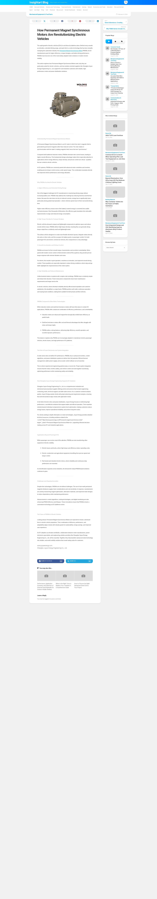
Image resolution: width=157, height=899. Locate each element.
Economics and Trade (99, 7)
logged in (47, 599)
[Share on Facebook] (56, 21)
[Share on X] (38, 21)
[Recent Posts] (109, 41)
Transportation (115, 86)
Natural (90, 7)
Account (85, 10)
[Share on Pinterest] (74, 21)
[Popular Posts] (115, 41)
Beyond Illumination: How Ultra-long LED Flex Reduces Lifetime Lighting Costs (115, 180)
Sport (31, 10)
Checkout (52, 10)
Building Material (110, 199)
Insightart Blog (38, 2)
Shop (42, 10)
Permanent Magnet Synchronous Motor (71, 50)
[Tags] (122, 41)
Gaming (84, 7)
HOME (31, 7)
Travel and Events (66, 7)
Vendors (79, 10)
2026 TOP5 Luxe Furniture (114, 135)
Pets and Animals (119, 7)
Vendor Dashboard (70, 10)
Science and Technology (53, 7)
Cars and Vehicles (39, 7)
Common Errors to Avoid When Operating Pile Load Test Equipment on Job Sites (115, 157)
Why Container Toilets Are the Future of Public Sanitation (114, 204)
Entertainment (76, 7)
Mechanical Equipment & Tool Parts (40, 14)
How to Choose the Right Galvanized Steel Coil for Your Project (82, 585)
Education (110, 7)
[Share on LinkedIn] (92, 21)
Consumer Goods (115, 47)
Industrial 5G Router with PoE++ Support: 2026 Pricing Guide (118, 103)
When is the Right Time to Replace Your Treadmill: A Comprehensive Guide (63, 585)
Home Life (108, 133)
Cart (47, 10)
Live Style (36, 10)
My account (60, 10)
